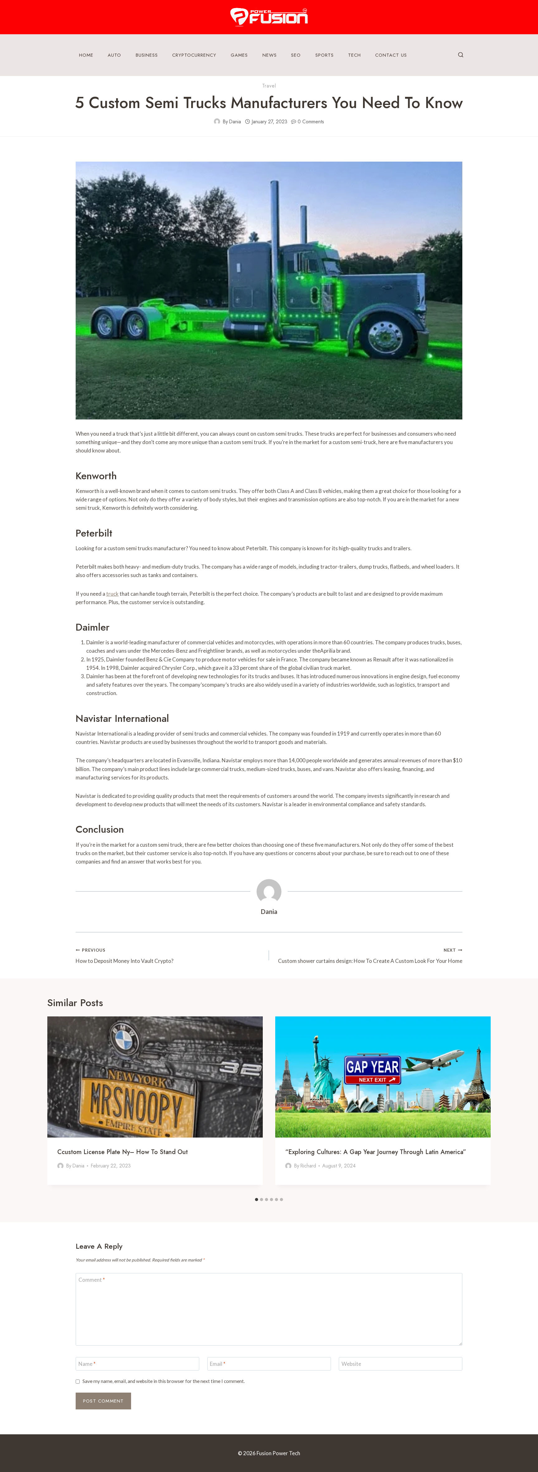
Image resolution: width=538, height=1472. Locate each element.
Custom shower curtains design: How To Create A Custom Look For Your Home (370, 956)
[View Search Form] (461, 55)
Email (217, 1364)
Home (86, 55)
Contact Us (391, 55)
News (269, 55)
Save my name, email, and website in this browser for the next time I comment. (164, 1381)
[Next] (481, 1105)
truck (112, 593)
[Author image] (217, 121)
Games (239, 55)
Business (147, 55)
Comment (91, 1279)
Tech (354, 55)
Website (351, 1364)
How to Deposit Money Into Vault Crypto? (124, 956)
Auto (114, 55)
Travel (269, 85)
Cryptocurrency (194, 55)
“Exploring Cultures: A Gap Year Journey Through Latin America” (375, 1152)
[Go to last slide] (56, 1105)
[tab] (256, 1199)
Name (87, 1364)
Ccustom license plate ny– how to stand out (122, 1152)
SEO (296, 55)
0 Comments (311, 121)
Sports (324, 55)
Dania (235, 121)
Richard (308, 1165)
